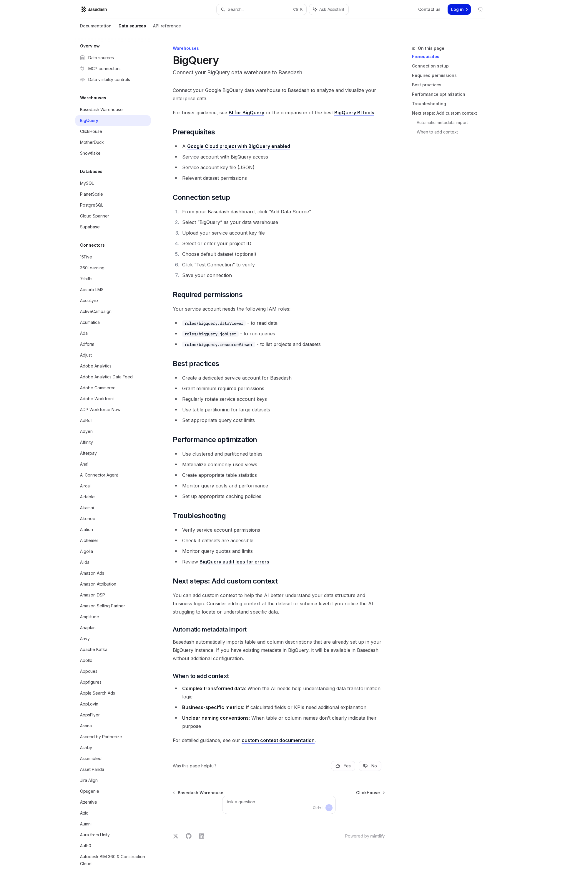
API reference (167, 25)
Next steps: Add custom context (444, 113)
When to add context (437, 131)
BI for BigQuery (246, 113)
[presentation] (117, 452)
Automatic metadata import (442, 122)
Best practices (426, 84)
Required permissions (434, 75)
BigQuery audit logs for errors (234, 562)
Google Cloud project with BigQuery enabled (238, 146)
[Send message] (329, 807)
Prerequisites (425, 56)
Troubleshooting (429, 103)
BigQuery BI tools (354, 113)
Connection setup (430, 65)
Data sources (132, 25)
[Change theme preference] (480, 9)
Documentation (96, 25)
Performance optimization (438, 94)
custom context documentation (278, 740)
